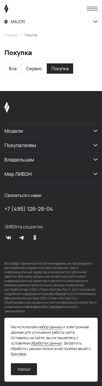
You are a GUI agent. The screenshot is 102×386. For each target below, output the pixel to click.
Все (13, 69)
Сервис (34, 69)
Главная (11, 35)
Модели (13, 131)
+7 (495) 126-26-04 (28, 208)
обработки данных (46, 343)
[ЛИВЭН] (16, 8)
